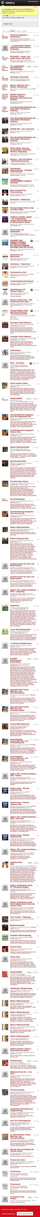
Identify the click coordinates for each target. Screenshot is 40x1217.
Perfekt (22, 486)
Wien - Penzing (21, 1156)
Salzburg (19, 356)
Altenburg (16, 997)
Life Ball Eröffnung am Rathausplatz (15, 660)
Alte (35, 1083)
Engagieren (25, 733)
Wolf (22, 869)
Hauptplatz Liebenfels (16, 1114)
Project (24, 680)
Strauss (25, 979)
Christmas (30, 494)
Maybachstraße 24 (14, 1105)
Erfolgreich (22, 867)
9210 (22, 1166)
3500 (24, 996)
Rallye (11, 615)
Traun (32, 391)
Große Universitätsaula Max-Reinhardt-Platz (18, 728)
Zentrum (23, 426)
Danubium (13, 267)
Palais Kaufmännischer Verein (19, 367)
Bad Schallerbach (20, 912)
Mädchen (27, 698)
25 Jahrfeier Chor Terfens (17, 1198)
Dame (17, 558)
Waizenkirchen (24, 857)
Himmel (12, 359)
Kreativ (12, 962)
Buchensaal (13, 793)
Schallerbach (29, 898)
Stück (14, 422)
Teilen (29, 682)
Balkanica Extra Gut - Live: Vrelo (21, 1073)
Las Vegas (24, 377)
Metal (24, 1097)
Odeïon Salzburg (15, 175)
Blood (11, 1104)
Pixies (28, 963)
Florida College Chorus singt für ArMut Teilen (22, 209)
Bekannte (23, 555)
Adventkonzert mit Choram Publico (17, 290)
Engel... (22, 487)
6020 (25, 967)
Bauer (14, 389)
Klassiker (18, 374)
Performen (12, 684)
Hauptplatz (24, 425)
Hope (11, 670)
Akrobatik (17, 407)
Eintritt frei (12, 277)
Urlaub (23, 614)
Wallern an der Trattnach (19, 831)
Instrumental (25, 825)
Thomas (22, 637)
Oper (16, 329)
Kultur (29, 550)
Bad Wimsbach (21, 1043)
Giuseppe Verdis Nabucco (20, 323)
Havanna (12, 555)
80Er (18, 404)
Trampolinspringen (15, 875)
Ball (30, 406)
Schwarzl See (14, 485)
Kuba (16, 555)
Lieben (26, 551)
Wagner (20, 613)
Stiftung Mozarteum (15, 260)
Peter (19, 406)
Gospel (23, 870)
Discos (22, 406)
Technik (12, 329)
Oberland (16, 624)
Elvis (25, 374)
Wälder (12, 494)
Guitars (15, 967)
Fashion (31, 674)
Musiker (25, 369)
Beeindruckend (17, 327)
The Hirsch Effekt (17, 1090)
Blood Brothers (17, 1098)
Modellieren (24, 618)
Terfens (23, 1202)
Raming (17, 1180)
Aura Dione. (24, 683)
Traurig (16, 962)
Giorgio (19, 683)
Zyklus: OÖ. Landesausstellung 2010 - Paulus (23, 774)
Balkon (20, 553)
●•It (30, 795)
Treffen (18, 422)
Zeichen (12, 675)
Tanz (23, 552)
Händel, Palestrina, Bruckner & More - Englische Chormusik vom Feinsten (21, 97)
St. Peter (27, 623)
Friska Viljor (15, 957)
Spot (23, 675)
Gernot (30, 653)
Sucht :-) (23, 393)
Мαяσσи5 (18, 994)
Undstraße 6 (22, 997)
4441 (17, 734)
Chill (16, 870)
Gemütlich (24, 421)
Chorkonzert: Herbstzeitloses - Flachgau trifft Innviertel (21, 170)
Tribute (28, 491)
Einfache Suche (8, 24)
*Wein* (26, 612)
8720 (17, 573)
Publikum (19, 331)
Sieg (29, 638)
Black (31, 403)
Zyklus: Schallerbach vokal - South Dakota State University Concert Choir (22, 904)
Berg (24, 358)
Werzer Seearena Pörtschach (22, 1162)
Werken (18, 896)
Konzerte (12, 651)
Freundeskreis (23, 546)
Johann (30, 407)
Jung (15, 421)
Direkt (11, 388)
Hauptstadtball (16, 398)
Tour (11, 306)
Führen (12, 551)
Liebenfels (19, 1117)
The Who (12, 870)
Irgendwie (20, 1097)
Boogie (12, 406)
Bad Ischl (12, 827)
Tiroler (21, 653)
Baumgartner (23, 1127)
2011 (11, 394)
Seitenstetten (13, 331)
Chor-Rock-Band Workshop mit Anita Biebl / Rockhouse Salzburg (23, 109)
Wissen (28, 355)
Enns (17, 622)
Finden (12, 548)
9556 (31, 1115)
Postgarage (13, 1077)
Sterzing (12, 73)
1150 (33, 475)
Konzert (32, 358)
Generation (33, 797)
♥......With (18, 372)
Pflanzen (25, 615)
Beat (11, 796)
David (22, 673)
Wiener (33, 667)
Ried (11, 1019)
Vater (34, 407)
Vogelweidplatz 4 (14, 476)
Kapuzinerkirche (14, 103)
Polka (17, 978)
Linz (33, 372)
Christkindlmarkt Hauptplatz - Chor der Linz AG (22, 512)
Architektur (26, 652)
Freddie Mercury (28, 670)
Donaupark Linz (19, 633)
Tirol (31, 652)
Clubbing (24, 874)
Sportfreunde (21, 469)
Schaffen (32, 701)
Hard (24, 826)
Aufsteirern (14, 605)
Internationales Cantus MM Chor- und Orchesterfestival (19, 691)
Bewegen (21, 392)
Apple (15, 474)
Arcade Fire (13, 964)
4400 (16, 943)
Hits (23, 356)
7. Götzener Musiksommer (21, 643)
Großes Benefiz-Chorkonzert (22, 281)
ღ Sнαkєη (15, 1055)
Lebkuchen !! (29, 619)
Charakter (24, 327)
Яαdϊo (22, 1030)
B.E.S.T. (15, 1065)
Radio (15, 547)
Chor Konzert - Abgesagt (20, 917)
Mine (22, 994)
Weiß (35, 1096)
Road (17, 392)
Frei (28, 610)
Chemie (35, 439)
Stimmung (12, 505)
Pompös (27, 1102)
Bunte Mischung (28, 490)
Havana (30, 553)
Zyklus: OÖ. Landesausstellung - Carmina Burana (23, 850)
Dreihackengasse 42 (15, 1086)
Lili (20, 599)
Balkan (35, 870)
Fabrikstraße (16, 394)
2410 (34, 409)
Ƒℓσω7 (32, 453)
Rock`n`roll (22, 978)
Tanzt (29, 672)
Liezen (28, 622)
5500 (11, 411)
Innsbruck (23, 963)
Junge (32, 547)
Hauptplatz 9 (13, 1117)
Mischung (24, 378)
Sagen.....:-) (23, 638)
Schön (11, 634)
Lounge (30, 870)
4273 (24, 798)
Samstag (23, 422)
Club (24, 404)
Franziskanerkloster (20, 80)
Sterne (25, 550)
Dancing (23, 493)
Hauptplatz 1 (13, 426)
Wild (21, 1095)
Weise (29, 369)
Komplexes (25, 556)
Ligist (11, 624)
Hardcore (12, 1096)
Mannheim (12, 558)
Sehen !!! (29, 377)
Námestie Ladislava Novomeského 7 (27, 1068)
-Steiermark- (31, 618)
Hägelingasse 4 (29, 1156)
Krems (18, 996)
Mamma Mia (13, 493)
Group (30, 827)
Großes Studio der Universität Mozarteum (21, 1140)
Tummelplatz (17, 625)
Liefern (33, 474)
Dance (27, 545)
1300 (24, 1117)
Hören (11, 700)
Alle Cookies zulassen (25, 1213)
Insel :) (24, 553)
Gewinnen (30, 551)
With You (16, 375)
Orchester (28, 330)
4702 (28, 599)
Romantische (19, 491)
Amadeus (12, 358)
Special (12, 467)
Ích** (15, 546)
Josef (17, 599)
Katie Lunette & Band (19, 383)
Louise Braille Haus (16, 1154)
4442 (24, 1179)
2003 (11, 913)
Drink (11, 967)
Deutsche (14, 953)
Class (17, 620)
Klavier (28, 940)
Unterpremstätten (32, 495)
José (28, 701)
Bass (11, 470)
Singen (18, 493)
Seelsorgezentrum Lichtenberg (18, 186)
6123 (19, 1202)
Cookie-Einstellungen (8, 1213)
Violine (19, 490)
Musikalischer (28, 571)
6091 (17, 654)
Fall (15, 1104)
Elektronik (31, 649)
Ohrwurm (33, 1178)
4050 (33, 393)
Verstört (24, 1101)
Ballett (26, 406)
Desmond (25, 672)
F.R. (30, 1017)
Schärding (12, 830)
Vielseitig (32, 388)
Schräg (30, 962)
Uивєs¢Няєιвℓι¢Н (14, 489)
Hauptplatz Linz (14, 420)
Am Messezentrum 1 (24, 359)
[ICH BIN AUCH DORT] (38, 35)
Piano (15, 490)
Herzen (23, 471)
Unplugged (32, 470)
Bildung (34, 615)
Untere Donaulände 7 (31, 508)
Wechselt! (26, 424)
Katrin (17, 391)
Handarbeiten (17, 617)
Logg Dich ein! (34, 4)
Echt (27, 1095)
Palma (29, 557)
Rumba (12, 556)
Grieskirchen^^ (14, 857)
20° (20, 425)
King (33, 370)
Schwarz (26, 667)
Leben (23, 375)
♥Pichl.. (15, 1019)
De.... (20, 556)
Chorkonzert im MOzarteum (16, 255)
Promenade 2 (24, 858)
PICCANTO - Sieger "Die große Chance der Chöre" (20, 57)
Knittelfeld (21, 573)
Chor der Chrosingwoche (20, 1121)
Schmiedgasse (29, 624)
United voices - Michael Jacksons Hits (19, 789)
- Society (21, 679)
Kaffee (19, 614)
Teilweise (31, 668)
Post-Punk (27, 1080)
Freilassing (21, 703)
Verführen (27, 941)
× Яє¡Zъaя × (24, 1065)
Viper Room (13, 155)
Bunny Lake (13, 672)
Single (21, 467)
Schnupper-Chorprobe (19, 77)
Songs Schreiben (31, 965)
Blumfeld (23, 1098)
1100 (13, 457)
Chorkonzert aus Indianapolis (17, 231)
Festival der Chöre (17, 1160)
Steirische (25, 613)
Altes (34, 613)
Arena (29, 871)
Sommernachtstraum (15, 682)
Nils (36, 404)
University (12, 912)
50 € (20, 670)
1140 (16, 1156)
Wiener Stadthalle (15, 305)
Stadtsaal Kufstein (15, 284)
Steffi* (23, 453)
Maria (34, 993)
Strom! (33, 651)
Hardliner (18, 828)
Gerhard (33, 505)
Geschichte (20, 472)
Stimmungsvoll (31, 421)
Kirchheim (30, 425)
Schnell (24, 403)
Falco (11, 404)
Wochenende (13, 874)
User (8, 31)
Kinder (17, 455)
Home (15, 677)
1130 (14, 881)
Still (15, 487)
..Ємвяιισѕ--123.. (30, 877)
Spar (30, 875)
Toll (19, 962)
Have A (17, 495)
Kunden (12, 680)
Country (15, 373)
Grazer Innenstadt (20, 609)
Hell (14, 635)
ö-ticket (12, 332)
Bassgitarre (13, 1082)
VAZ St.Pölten (24, 401)
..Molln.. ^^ (30, 1031)
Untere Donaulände (15, 639)
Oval (33, 201)
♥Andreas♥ (33, 455)
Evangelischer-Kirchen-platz (17, 600)
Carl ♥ (23, 856)
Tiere (27, 614)
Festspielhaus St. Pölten (18, 164)
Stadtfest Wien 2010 (16, 863)
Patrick (26, 674)
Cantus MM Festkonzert (20, 724)
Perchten (12, 455)
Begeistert (12, 372)
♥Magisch (29, 327)
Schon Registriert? (33, 1)
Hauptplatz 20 (28, 426)
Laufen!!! (24, 699)
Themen (16, 556)
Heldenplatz (19, 881)
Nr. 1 (33, 476)
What (17, 867)
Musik (11, 327)
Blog (23, 1007)
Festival (12, 550)
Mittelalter (26, 993)
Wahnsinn (16, 1095)
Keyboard (28, 472)
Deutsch (19, 453)
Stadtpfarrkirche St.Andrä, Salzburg (25, 235)
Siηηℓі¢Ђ (30, 1065)
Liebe (11, 355)
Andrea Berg (15, 350)
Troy (16, 1097)
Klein (18, 667)
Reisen (31, 329)
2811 (15, 534)
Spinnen (19, 618)
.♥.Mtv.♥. (27, 470)
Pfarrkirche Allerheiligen (17, 52)
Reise (24, 474)
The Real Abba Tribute (19, 481)
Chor (19, 329)
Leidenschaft (17, 355)
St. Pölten (12, 409)
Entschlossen (13, 698)
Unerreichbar (26, 634)
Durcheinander (19, 1096)
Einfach (27, 648)
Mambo (19, 548)
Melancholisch (24, 962)
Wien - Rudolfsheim (24, 476)
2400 (32, 881)
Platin (11, 472)
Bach (21, 826)
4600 (29, 456)
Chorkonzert (15, 1171)
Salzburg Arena (14, 353)
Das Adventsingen (17, 499)
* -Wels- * (24, 455)
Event (27, 493)
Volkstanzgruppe (18, 615)
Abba (28, 489)
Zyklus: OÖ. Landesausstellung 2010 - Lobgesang (23, 591)
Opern (22, 329)
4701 (19, 858)
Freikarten (12, 296)
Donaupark (34, 637)
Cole (22, 678)
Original (18, 370)
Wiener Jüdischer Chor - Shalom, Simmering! (20, 86)
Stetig (27, 1078)
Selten (11, 649)
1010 (17, 684)
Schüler (12, 1179)
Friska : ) (21, 965)
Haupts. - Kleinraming (21, 1175)
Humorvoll (12, 486)
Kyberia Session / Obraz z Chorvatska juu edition (20, 1049)
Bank (17, 872)
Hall (33, 682)
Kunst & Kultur (26, 331)
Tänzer (31, 545)
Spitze (34, 610)
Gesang (19, 471)
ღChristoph (13, 678)
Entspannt (12, 867)
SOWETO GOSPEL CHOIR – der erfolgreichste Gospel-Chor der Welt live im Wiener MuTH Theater (20, 219)
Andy (35, 930)
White (16, 408)
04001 (15, 1068)
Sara (27, 668)
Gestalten (24, 617)
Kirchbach (12, 623)
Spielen (34, 472)
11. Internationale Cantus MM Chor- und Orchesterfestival (20, 1136)
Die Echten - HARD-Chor (20, 200)
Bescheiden (33, 648)
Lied (32, 871)
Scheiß (19, 1102)
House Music (16, 979)
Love (33, 369)
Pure (19, 555)
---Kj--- (28, 455)
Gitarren (25, 391)
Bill (17, 672)
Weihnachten (13, 1007)
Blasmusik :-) (22, 1143)
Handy (24, 669)
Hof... (26, 456)
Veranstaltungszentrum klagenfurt (19, 40)
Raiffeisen (12, 734)
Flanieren (29, 679)
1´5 (24, 730)
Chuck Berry (28, 373)
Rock (11, 319)
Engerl (14, 1017)
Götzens (12, 646)
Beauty (19, 876)
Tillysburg (21, 830)
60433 (27, 1104)
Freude (34, 424)
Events (13, 31)
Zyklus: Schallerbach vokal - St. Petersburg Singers (21, 886)
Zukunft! (35, 679)
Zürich (29, 1085)
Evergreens (24, 1178)
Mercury (16, 679)
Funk (20, 825)
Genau (18, 487)
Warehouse (27, 408)
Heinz (14, 782)
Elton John (29, 669)
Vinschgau (26, 654)
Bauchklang (13, 826)
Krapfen (24, 622)
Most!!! (34, 619)
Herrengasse (21, 623)
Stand (11, 377)
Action (32, 617)
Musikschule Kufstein (18, 61)
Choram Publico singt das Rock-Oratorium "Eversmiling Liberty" (19, 312)
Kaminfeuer (24, 494)
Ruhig (11, 610)
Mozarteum (13, 250)
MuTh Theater (14, 225)
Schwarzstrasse (17, 735)
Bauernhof (12, 622)
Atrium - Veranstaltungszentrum (22, 853)
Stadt (26, 637)
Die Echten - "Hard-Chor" (20, 264)
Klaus (14, 618)
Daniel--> (28, 964)
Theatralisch (13, 963)
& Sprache (26, 392)
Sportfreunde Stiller (18, 461)
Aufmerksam (17, 543)
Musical (16, 570)
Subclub (12, 1054)
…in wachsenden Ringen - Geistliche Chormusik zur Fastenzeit (20, 47)
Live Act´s (12, 378)
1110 (31, 880)
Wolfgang (12, 408)
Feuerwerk (34, 406)
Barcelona (27, 675)
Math (31, 1102)
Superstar (25, 951)
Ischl (27, 831)
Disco (26, 404)
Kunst (16, 614)
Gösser (23, 456)
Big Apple (12, 475)
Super (29, 486)
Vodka (11, 1067)
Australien (21, 1144)
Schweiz (28, 358)
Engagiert (26, 388)
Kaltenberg (19, 798)
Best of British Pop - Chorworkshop (18, 191)
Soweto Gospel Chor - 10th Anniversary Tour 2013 (21, 301)
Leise (24, 467)
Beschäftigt (18, 1080)
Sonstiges (12, 424)
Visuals (33, 1082)
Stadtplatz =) (22, 533)
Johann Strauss (26, 982)
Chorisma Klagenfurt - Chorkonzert (19, 36)
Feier (16, 703)
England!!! (12, 896)
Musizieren (13, 674)
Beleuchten (27, 677)
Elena (11, 879)
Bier (25, 610)
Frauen (23, 698)
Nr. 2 (31, 476)
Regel (27, 896)
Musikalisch (17, 388)
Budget (26, 653)
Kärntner (19, 1166)
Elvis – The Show (17, 363)
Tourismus (16, 619)
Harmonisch (18, 504)
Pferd (33, 872)
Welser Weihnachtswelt (19, 447)
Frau (11, 389)
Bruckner (31, 825)
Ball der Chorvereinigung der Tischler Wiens (22, 1150)
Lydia (25, 679)
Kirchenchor (21, 570)
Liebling (17, 638)
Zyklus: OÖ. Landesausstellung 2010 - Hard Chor (23, 818)
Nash (24, 475)
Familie (12, 614)
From (29, 556)
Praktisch (19, 403)
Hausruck (17, 601)
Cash (20, 375)
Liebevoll (19, 421)
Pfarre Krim (18, 294)
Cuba (15, 548)
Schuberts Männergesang (20, 935)
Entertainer (13, 370)
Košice (12, 1068)
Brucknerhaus (14, 502)
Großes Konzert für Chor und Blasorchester (22, 565)
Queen (32, 489)
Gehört (15, 649)
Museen (21, 620)
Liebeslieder (21, 547)
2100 (16, 457)
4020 (15, 377)
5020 (17, 359)
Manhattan (26, 678)
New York (20, 474)
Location (18, 31)
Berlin (33, 673)
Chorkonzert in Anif (18, 272)
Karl (27, 407)
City (29, 453)
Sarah (11, 570)
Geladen (20, 733)
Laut (18, 634)
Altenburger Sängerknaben (21, 988)
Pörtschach (16, 1167)
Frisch (35, 634)
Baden (16, 551)
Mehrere (19, 377)
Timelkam (22, 508)
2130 (23, 685)
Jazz (14, 869)
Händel (23, 828)
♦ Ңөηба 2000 (15, 425)
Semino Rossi (16, 947)
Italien (22, 372)
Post (32, 1083)
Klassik (26, 649)
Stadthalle (12, 477)
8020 (20, 1085)
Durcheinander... (28, 543)
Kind (11, 456)
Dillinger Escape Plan (15, 1101)
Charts (26, 469)
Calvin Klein (13, 683)
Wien (12, 469)
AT (15, 330)
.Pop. (21, 796)
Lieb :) (11, 421)
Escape (25, 1100)
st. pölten (32, 408)
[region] (20, 1211)
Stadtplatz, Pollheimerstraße (23, 450)
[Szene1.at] (10, 3)
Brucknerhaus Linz (15, 508)
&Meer (27, 422)
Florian (12, 474)
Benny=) (12, 495)
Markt (31, 331)
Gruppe (14, 828)
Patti (19, 677)
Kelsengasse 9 (28, 409)
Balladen (22, 373)
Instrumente (18, 552)
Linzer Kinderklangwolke (20, 629)
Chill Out (34, 867)
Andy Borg (30, 930)
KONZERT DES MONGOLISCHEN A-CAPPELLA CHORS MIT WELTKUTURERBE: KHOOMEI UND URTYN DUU (21, 244)
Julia (31, 634)
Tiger (19, 869)
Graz (30, 612)
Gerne (24, 491)
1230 (11, 881)
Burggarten (17, 877)
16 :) (18, 557)
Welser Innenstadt (15, 1004)
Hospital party (16, 1061)
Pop (33, 389)
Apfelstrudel (18, 612)
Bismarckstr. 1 (25, 379)
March (14, 668)
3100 (17, 409)
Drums (18, 1082)
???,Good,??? (20, 389)
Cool (15, 634)
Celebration (13, 379)
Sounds (26, 1081)
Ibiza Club (23, 1064)
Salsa (29, 546)
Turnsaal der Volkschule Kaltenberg (23, 807)
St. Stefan (32, 623)
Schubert (12, 941)
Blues (15, 404)
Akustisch (18, 470)
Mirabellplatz (22, 1145)
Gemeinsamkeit (14, 393)
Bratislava (21, 409)
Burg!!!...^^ (17, 456)
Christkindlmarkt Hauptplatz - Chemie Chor (22, 431)
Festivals (12, 731)
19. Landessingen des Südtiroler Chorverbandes (17, 67)
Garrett (12, 679)
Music (21, 369)
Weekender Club (15, 960)
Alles (4, 31)
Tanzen (20, 545)
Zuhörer (12, 504)
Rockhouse (13, 114)
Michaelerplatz (26, 881)
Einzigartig (13, 369)
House (28, 869)
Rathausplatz (14, 665)
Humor (11, 546)
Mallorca (30, 552)
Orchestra (21, 872)
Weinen (30, 615)
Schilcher (12, 620)
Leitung (19, 330)
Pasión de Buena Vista (19, 539)
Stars (23, 930)
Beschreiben (32, 467)
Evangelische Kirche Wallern (18, 595)
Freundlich (13, 856)
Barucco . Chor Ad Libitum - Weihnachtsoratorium (21, 160)
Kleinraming (29, 1179)
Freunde (17, 467)
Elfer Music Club (14, 1093)
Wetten (12, 553)
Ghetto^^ (29, 370)
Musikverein (31, 570)
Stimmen (12, 330)
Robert (25, 620)
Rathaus (19, 685)
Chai (19, 678)
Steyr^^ (22, 941)
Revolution (20, 550)
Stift (35, 331)
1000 (11, 422)
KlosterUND (13, 991)
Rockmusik (29, 1101)
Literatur (16, 652)
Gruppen (24, 31)
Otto (30, 651)
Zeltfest (34, 652)
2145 (26, 685)
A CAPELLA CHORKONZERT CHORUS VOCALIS (20, 181)
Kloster (30, 997)
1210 (34, 880)
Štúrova (24, 558)
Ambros (19, 871)
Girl (22, 977)
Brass (18, 532)
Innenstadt (30, 1021)
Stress (25, 994)
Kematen (29, 506)
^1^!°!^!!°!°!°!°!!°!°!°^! (31, 471)
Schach (33, 1098)
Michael (12, 407)
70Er (22, 374)
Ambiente (26, 329)
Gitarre (33, 469)
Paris (22, 1082)
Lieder (32, 504)
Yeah (11, 869)
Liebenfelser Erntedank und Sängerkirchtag (21, 1110)
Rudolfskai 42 (30, 753)
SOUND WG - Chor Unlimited (22, 129)
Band (20, 358)
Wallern (27, 1019)
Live (14, 374)
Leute (22, 677)
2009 (21, 557)
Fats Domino (29, 375)
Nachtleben (21, 551)
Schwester (17, 701)
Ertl (17, 623)
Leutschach (22, 624)
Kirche (12, 653)
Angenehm (26, 1096)
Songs (17, 358)
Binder (15, 879)
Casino (29, 617)
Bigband (24, 548)
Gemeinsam (30, 378)
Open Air (23, 330)
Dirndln (29, 620)
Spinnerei (13, 132)
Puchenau (28, 798)
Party (26, 486)
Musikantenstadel (17, 925)
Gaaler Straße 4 (28, 573)
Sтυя (19, 1065)
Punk (19, 1078)
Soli (17, 1127)
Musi (29, 1178)
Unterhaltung (21, 879)
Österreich (23, 355)
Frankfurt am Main (20, 1104)
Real (28, 467)
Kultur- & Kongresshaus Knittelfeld (19, 569)
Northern (33, 1144)
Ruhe (23, 505)
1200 (32, 622)
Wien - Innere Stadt (24, 684)
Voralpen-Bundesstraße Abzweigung (27, 943)
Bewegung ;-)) (13, 876)
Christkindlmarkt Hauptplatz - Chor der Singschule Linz (22, 415)
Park (27, 827)
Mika (19, 870)
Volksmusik (27, 504)
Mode (33, 796)
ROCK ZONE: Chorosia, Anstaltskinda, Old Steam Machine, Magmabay (20, 150)
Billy (27, 796)
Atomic (23, 407)
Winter (33, 377)
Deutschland (13, 356)
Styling (29, 673)
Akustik (23, 651)
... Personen (30, 555)
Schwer (32, 698)
